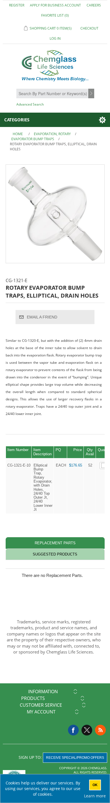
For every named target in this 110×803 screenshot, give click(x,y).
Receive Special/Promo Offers (75, 758)
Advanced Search (30, 104)
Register (16, 5)
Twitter (87, 730)
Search (92, 94)
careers (94, 5)
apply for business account (55, 5)
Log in (55, 38)
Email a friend (42, 317)
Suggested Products (55, 554)
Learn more (95, 795)
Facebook (73, 730)
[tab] (55, 543)
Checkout (89, 28)
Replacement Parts (55, 543)
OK (95, 785)
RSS (100, 730)
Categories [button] (16, 119)
